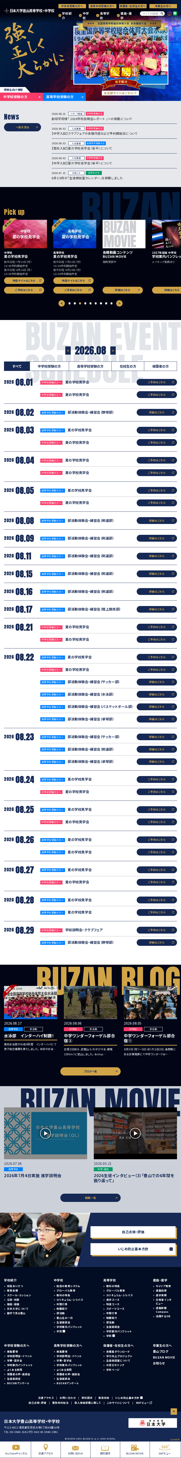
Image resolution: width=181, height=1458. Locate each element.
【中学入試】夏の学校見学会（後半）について (82, 163)
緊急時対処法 (60, 1402)
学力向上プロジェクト (119, 1356)
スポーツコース (115, 1308)
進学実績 (161, 1295)
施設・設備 (13, 1304)
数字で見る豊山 (16, 1313)
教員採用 (104, 1398)
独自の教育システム (68, 1286)
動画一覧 (90, 1198)
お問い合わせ (75, 1453)
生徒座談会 (63, 1322)
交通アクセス (45, 1453)
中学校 (86, 15)
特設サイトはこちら (24, 280)
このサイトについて (118, 1402)
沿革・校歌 (13, 1299)
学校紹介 (67, 15)
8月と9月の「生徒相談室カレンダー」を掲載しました (87, 178)
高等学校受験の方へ (102, 6)
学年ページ (113, 1369)
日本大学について (18, 1308)
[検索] (162, 13)
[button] (70, 303)
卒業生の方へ (163, 6)
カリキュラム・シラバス (70, 1299)
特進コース (112, 1304)
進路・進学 (126, 15)
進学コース (112, 1299)
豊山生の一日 (65, 1318)
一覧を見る (22, 127)
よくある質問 (14, 1369)
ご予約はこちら (24, 290)
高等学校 (105, 15)
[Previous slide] (61, 303)
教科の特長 (63, 1295)
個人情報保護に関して (87, 1402)
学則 (59, 1331)
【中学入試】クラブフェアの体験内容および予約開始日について (95, 133)
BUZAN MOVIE (135, 1453)
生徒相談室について (118, 1360)
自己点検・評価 (133, 1232)
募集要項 (12, 1351)
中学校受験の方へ (72, 6)
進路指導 (161, 1290)
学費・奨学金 (14, 1360)
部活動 (61, 1313)
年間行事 (62, 1304)
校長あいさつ (15, 1286)
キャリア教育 (163, 1286)
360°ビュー (165, 1453)
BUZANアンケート (18, 1383)
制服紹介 (62, 1308)
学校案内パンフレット (69, 1327)
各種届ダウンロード (118, 1351)
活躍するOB (163, 1316)
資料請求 (105, 1453)
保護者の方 (160, 366)
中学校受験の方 (15, 96)
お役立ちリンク (115, 1365)
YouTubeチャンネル (16, 1453)
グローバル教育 (66, 1290)
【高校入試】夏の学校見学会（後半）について (82, 148)
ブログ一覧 (90, 1071)
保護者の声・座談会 (18, 1374)
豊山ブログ (161, 1351)
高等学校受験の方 (60, 96)
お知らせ (159, 1363)
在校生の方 (128, 366)
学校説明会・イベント (19, 1356)
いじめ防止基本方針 (133, 1248)
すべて (17, 366)
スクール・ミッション (19, 1295)
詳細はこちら (122, 290)
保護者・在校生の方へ (133, 6)
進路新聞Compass (162, 1309)
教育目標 (12, 1290)
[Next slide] (119, 303)
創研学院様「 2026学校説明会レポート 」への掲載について (92, 118)
